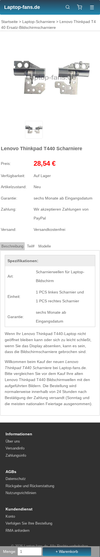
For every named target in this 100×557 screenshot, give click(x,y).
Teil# (30, 246)
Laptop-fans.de (22, 7)
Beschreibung (12, 246)
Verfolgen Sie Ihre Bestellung (29, 523)
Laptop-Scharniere (38, 21)
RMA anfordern (17, 530)
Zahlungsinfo (16, 455)
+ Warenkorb (67, 551)
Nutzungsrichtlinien (21, 493)
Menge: (9, 551)
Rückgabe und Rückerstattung (30, 486)
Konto (10, 516)
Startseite (9, 21)
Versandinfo (15, 448)
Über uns (13, 441)
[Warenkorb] (80, 7)
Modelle (44, 246)
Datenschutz (16, 479)
